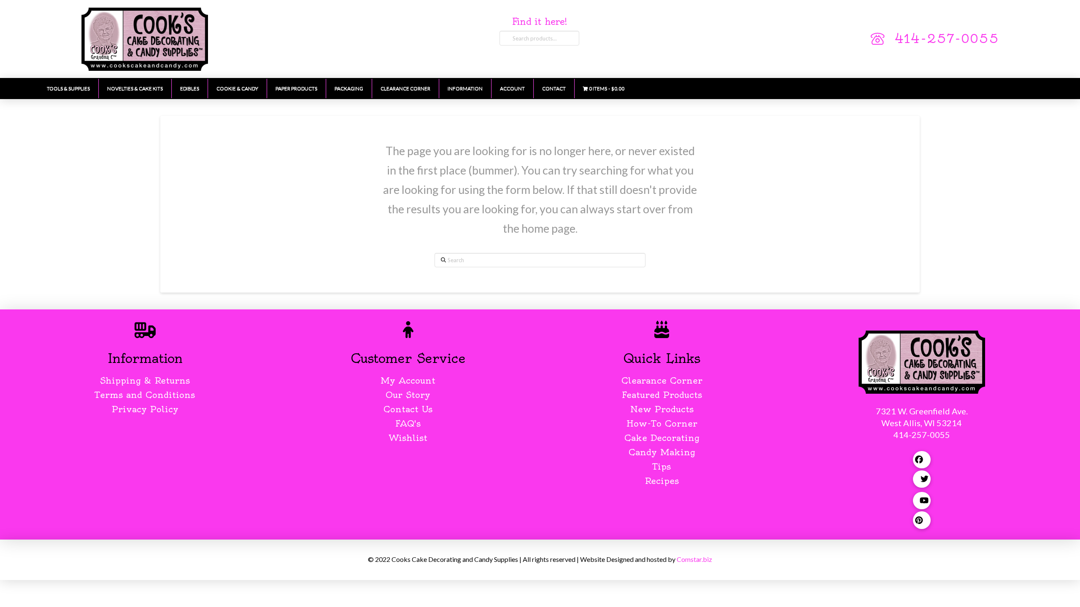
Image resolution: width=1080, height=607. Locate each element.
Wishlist (408, 437)
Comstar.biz (694, 559)
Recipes (662, 480)
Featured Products (662, 394)
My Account (408, 380)
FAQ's (408, 423)
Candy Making (662, 452)
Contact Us (407, 409)
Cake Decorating (661, 437)
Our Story (408, 394)
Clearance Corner (661, 380)
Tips (662, 466)
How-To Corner (661, 423)
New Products (662, 409)
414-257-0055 (946, 39)
